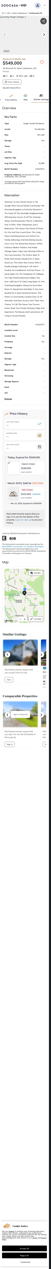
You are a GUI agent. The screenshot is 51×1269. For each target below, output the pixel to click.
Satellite (37, 573)
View (9, 679)
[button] (26, 468)
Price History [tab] (11, 100)
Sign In (10, 744)
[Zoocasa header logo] (14, 5)
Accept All (24, 1248)
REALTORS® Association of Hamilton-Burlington (23, 546)
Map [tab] (25, 99)
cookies (11, 1231)
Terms (34, 1237)
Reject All (24, 1255)
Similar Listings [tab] (41, 99)
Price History (13, 82)
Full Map (37, 619)
